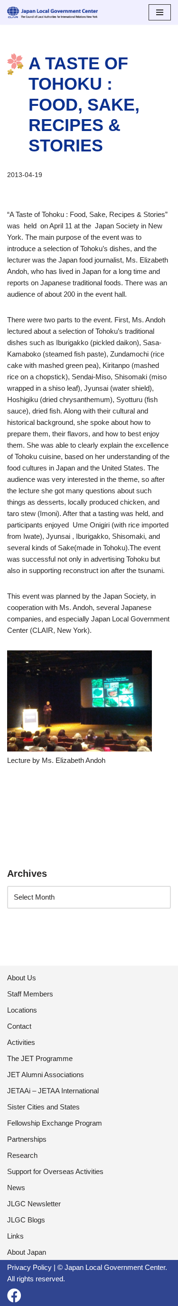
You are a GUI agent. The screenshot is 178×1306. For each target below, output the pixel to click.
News (16, 1188)
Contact (19, 1026)
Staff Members (30, 994)
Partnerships (27, 1139)
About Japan (26, 1252)
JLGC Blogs (26, 1220)
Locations (22, 1010)
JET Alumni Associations (45, 1075)
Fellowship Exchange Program (54, 1123)
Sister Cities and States (43, 1107)
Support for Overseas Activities (55, 1171)
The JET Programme (40, 1058)
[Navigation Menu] (160, 12)
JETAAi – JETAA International (53, 1091)
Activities (21, 1042)
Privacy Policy (29, 1267)
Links (15, 1236)
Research (22, 1155)
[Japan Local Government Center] (52, 12)
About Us (21, 978)
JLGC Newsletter (34, 1204)
